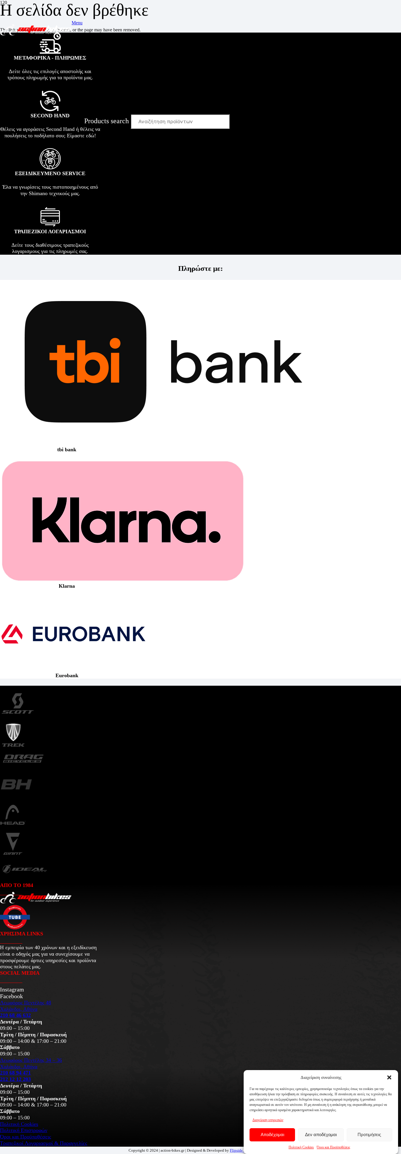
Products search (107, 121)
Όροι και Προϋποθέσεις (333, 1147)
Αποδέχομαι (272, 1134)
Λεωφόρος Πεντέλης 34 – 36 (31, 1060)
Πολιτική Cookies (301, 1147)
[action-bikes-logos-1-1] (36, 34)
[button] (389, 1077)
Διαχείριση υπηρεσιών (267, 1120)
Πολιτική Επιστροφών (23, 1130)
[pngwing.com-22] (122, 580)
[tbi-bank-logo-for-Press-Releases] (163, 443)
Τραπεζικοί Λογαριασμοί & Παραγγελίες (43, 1143)
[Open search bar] (87, 85)
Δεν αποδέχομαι (321, 1134)
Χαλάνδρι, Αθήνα (18, 1009)
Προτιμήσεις (369, 1134)
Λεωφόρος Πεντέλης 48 (25, 1003)
